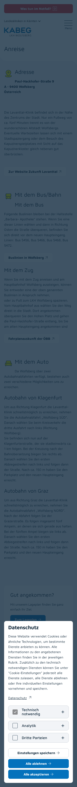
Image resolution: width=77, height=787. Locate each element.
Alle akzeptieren (36, 774)
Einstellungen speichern (36, 753)
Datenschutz (19, 698)
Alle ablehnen (36, 763)
